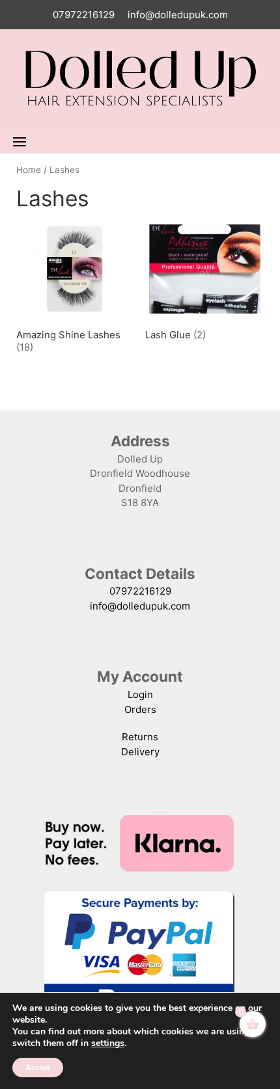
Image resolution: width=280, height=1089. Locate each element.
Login (140, 694)
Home (28, 170)
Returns (140, 737)
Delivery (140, 752)
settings (107, 1043)
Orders (140, 709)
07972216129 (84, 14)
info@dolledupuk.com (178, 14)
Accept (37, 1067)
